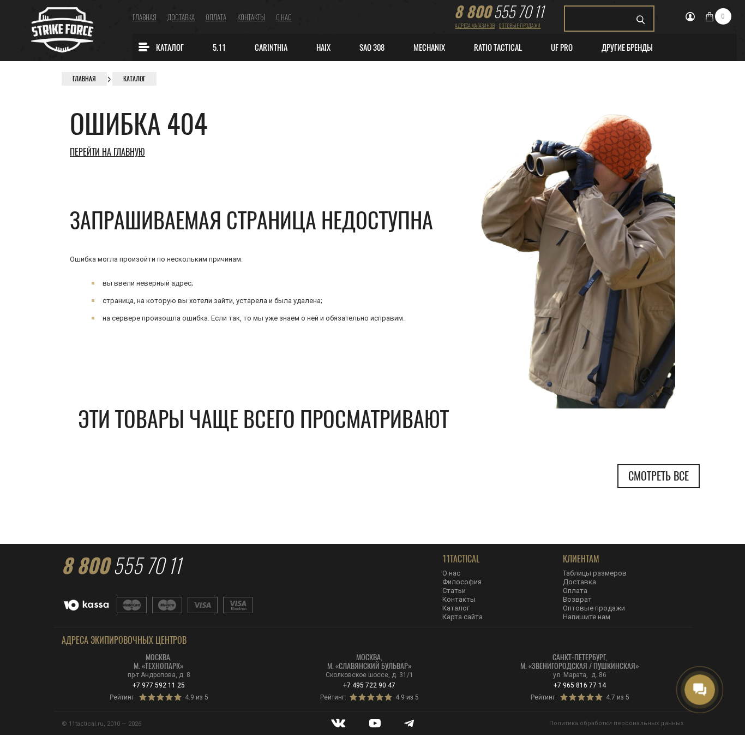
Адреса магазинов (475, 25)
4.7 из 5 (617, 697)
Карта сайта (462, 617)
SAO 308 (371, 47)
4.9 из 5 (196, 697)
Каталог (170, 47)
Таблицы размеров (595, 573)
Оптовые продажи (519, 25)
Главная (145, 16)
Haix (323, 47)
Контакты (251, 16)
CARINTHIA (271, 47)
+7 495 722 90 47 (369, 685)
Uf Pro (562, 47)
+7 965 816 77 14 (580, 685)
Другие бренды (627, 47)
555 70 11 (499, 11)
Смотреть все (658, 476)
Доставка (181, 16)
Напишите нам (586, 617)
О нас (284, 16)
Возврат (577, 599)
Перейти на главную (107, 152)
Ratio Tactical (498, 47)
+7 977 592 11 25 (159, 685)
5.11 (219, 47)
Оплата (216, 16)
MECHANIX (429, 47)
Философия (462, 582)
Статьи (454, 590)
